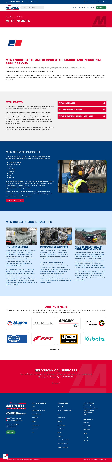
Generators (35, 429)
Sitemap (86, 437)
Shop (72, 7)
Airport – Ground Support (65, 410)
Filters (33, 406)
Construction (61, 417)
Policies (86, 440)
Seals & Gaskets (36, 414)
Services (89, 7)
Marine (59, 432)
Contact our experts (15, 200)
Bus (59, 414)
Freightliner (61, 429)
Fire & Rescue (61, 425)
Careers (86, 2)
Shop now (10, 432)
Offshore (60, 436)
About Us (86, 422)
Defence (60, 421)
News (99, 2)
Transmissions (35, 425)
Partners (93, 2)
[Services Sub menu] (93, 7)
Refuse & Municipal (63, 447)
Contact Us (101, 7)
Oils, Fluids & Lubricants (38, 410)
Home (7, 17)
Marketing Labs (102, 459)
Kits (33, 432)
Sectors (81, 7)
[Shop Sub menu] (75, 7)
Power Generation (63, 443)
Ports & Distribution (63, 440)
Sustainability (87, 426)
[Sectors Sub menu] (84, 7)
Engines (34, 421)
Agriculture (61, 406)
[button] (82, 103)
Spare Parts (35, 417)
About (104, 2)
